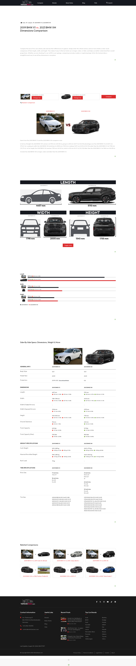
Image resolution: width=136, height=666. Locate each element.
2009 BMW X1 (50, 111)
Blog (83, 3)
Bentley (104, 617)
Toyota (104, 636)
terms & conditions (88, 652)
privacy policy (77, 652)
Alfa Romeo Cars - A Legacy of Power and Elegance (75, 628)
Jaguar (87, 627)
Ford (86, 622)
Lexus (87, 629)
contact (107, 652)
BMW (86, 620)
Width (22, 284)
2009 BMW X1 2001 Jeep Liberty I (68, 560)
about (113, 652)
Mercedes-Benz (90, 632)
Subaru (104, 634)
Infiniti (104, 624)
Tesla (86, 636)
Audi (86, 617)
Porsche (87, 634)
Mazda (104, 629)
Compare (40, 3)
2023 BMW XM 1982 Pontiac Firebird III (35, 576)
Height (22, 294)
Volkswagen (88, 639)
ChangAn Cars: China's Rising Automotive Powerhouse (75, 637)
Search (110, 3)
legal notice (99, 652)
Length (22, 274)
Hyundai (87, 624)
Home (24, 22)
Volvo (103, 639)
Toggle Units (68, 245)
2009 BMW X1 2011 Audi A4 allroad (35, 560)
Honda (104, 622)
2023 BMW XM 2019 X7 (68, 576)
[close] (68, 660)
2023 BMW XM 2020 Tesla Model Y (100, 576)
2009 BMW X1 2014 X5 (100, 560)
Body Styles (69, 3)
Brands (54, 3)
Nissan (104, 632)
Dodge (104, 620)
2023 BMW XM (85, 111)
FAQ (95, 3)
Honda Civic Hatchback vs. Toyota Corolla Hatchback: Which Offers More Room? (75, 619)
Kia (103, 627)
